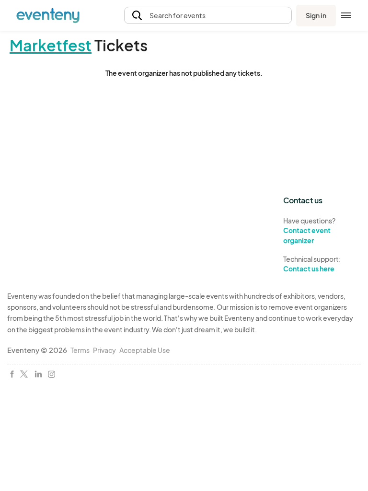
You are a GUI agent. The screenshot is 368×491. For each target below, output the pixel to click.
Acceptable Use (144, 350)
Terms (80, 350)
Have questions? (309, 230)
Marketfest (51, 45)
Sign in (316, 15)
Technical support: (312, 264)
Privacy (104, 350)
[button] (208, 15)
